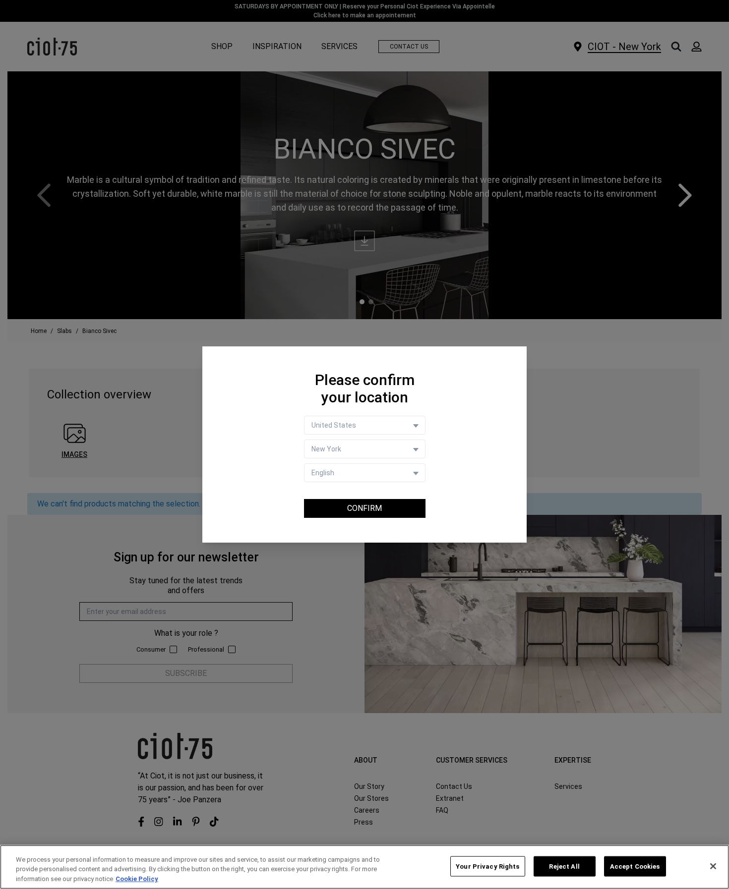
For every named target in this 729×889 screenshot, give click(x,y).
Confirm (364, 508)
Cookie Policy (137, 879)
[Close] (713, 866)
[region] (364, 867)
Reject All (564, 866)
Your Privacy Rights (487, 866)
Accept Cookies (635, 866)
